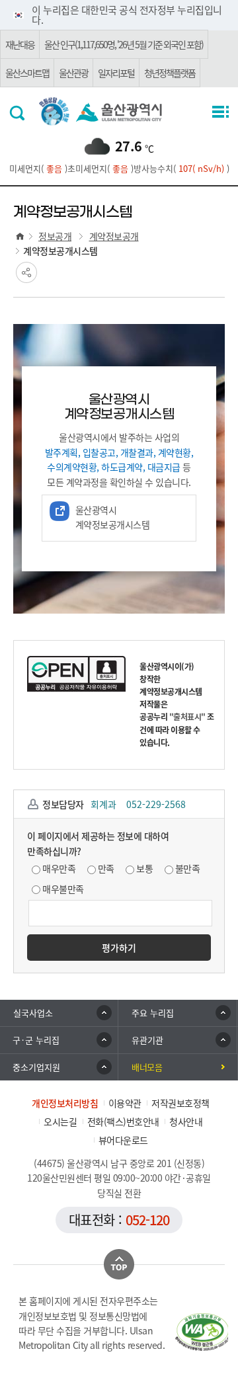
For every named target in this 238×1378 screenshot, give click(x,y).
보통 (144, 868)
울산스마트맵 (27, 72)
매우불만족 (63, 888)
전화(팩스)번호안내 (123, 1121)
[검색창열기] (18, 112)
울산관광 (73, 72)
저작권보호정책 (180, 1103)
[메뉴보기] (219, 112)
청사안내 (185, 1121)
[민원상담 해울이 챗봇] (54, 110)
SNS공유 (26, 272)
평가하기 (119, 947)
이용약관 (124, 1103)
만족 (106, 868)
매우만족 (58, 868)
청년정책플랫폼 (169, 72)
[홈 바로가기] (19, 236)
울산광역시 (119, 112)
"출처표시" (187, 717)
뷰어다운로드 (123, 1140)
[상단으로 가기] (119, 1264)
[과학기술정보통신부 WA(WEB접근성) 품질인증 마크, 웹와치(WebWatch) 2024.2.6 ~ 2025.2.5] (201, 1332)
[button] (177, 1013)
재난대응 (19, 44)
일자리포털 (116, 72)
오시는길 (60, 1121)
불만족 (187, 868)
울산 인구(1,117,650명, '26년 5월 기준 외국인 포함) (123, 44)
